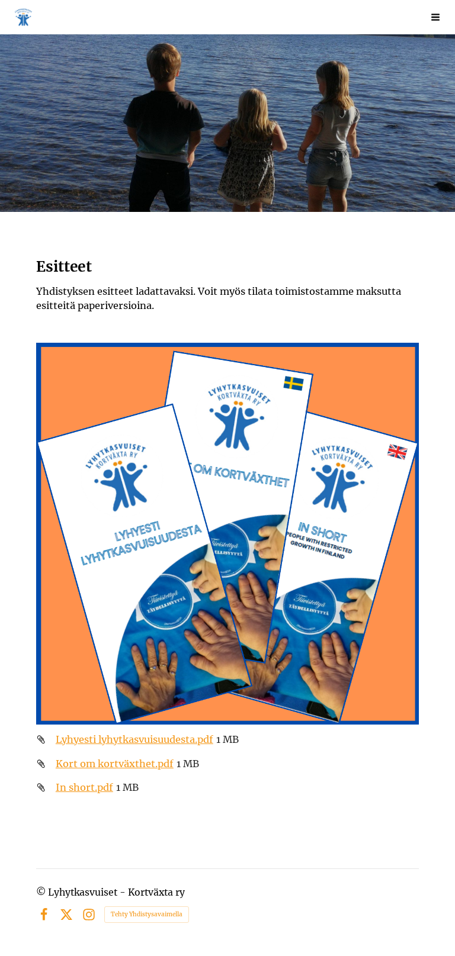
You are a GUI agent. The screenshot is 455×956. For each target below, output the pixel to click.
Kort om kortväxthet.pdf (115, 764)
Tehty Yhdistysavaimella (146, 914)
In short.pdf (84, 787)
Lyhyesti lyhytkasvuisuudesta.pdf (134, 739)
